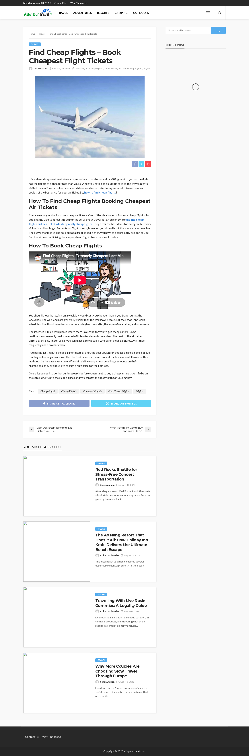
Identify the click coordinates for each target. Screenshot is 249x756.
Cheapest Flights (113, 68)
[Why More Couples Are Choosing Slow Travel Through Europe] (56, 683)
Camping (121, 12)
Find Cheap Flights (132, 68)
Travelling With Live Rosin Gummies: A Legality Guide (121, 603)
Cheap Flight (81, 68)
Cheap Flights (95, 68)
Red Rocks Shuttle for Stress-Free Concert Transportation (116, 474)
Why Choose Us (78, 3)
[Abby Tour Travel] (38, 13)
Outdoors (141, 12)
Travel (62, 12)
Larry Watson (40, 68)
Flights (147, 68)
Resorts (103, 12)
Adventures (82, 12)
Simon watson (107, 485)
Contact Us (60, 3)
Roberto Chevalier (109, 555)
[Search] (220, 13)
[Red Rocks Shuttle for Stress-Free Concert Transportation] (56, 486)
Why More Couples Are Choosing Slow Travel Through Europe (117, 671)
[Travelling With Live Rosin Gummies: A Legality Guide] (56, 617)
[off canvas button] (208, 12)
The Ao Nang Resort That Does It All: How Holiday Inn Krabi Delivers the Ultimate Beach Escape (121, 542)
